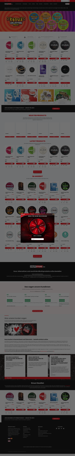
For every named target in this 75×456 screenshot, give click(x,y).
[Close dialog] (53, 214)
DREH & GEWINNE (37, 235)
